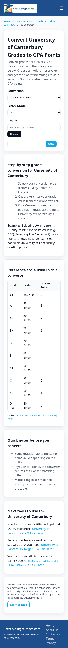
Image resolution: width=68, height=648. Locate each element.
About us (52, 630)
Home (7, 21)
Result (12, 121)
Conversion (15, 91)
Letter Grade (16, 106)
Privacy (51, 643)
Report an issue (18, 604)
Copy (51, 144)
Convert (14, 134)
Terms (50, 639)
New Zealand (35, 21)
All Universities (19, 21)
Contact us (53, 634)
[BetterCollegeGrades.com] (20, 8)
